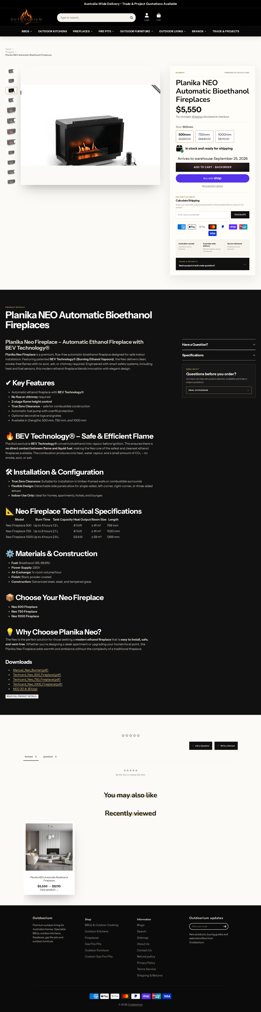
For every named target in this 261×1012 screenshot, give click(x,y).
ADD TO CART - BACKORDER (213, 167)
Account (146, 17)
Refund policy (146, 956)
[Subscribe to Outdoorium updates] (224, 926)
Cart (158, 17)
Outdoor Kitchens (96, 931)
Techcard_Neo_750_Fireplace (37, 679)
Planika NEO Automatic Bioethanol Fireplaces (49, 858)
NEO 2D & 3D (25, 689)
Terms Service (146, 969)
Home (8, 49)
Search (141, 931)
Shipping (197, 116)
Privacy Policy (146, 963)
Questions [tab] (48, 756)
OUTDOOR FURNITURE (135, 31)
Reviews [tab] (29, 756)
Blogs (140, 925)
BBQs (25, 31)
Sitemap (142, 937)
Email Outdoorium (219, 390)
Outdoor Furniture (97, 950)
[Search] (131, 17)
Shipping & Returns (150, 975)
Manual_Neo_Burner (30, 670)
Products (9, 52)
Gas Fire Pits (93, 944)
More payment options (212, 186)
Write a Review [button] (228, 745)
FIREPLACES (81, 31)
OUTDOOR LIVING (171, 31)
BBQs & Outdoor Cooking (101, 925)
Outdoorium (135, 1004)
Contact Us (144, 950)
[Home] (26, 17)
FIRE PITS (105, 31)
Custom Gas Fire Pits (99, 956)
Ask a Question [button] (202, 745)
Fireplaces (92, 937)
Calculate (240, 214)
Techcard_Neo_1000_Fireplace (37, 684)
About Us (143, 944)
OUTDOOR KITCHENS (52, 31)
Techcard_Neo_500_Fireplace (37, 675)
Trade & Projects (226, 31)
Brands (197, 31)
